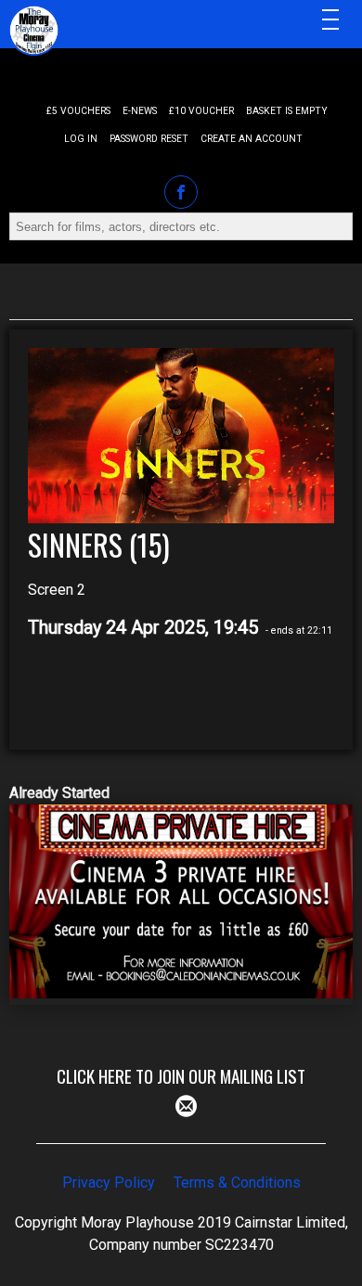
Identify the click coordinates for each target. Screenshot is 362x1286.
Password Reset (149, 139)
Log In (80, 139)
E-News (140, 111)
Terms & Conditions (237, 1182)
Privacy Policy (108, 1182)
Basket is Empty (287, 111)
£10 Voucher (201, 111)
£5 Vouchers (78, 111)
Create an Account (251, 139)
